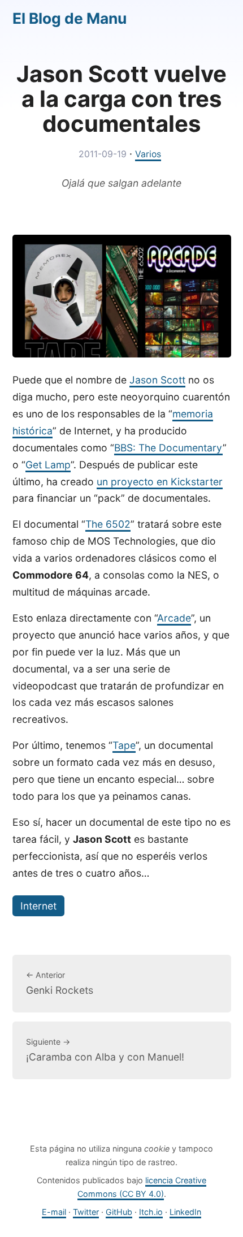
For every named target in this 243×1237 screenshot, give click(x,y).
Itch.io (151, 1212)
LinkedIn (185, 1212)
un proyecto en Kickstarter (160, 482)
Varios (148, 154)
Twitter (86, 1212)
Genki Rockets (59, 983)
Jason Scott (157, 380)
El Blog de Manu (69, 18)
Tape (124, 745)
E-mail (54, 1212)
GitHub (119, 1212)
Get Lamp (48, 465)
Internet (38, 906)
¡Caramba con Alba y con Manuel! (105, 1050)
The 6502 (108, 524)
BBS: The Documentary (168, 448)
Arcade (174, 618)
